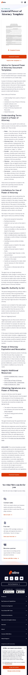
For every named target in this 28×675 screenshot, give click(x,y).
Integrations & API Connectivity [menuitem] (8, 643)
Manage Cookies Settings (14, 671)
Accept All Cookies (14, 667)
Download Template (14, 56)
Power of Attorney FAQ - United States (14, 382)
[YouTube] (21, 578)
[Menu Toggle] (22, 2)
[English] (25, 2)
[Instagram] (11, 578)
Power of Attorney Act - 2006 (12, 384)
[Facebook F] (16, 578)
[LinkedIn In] (6, 578)
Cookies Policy (9, 663)
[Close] (25, 648)
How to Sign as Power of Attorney (13, 380)
